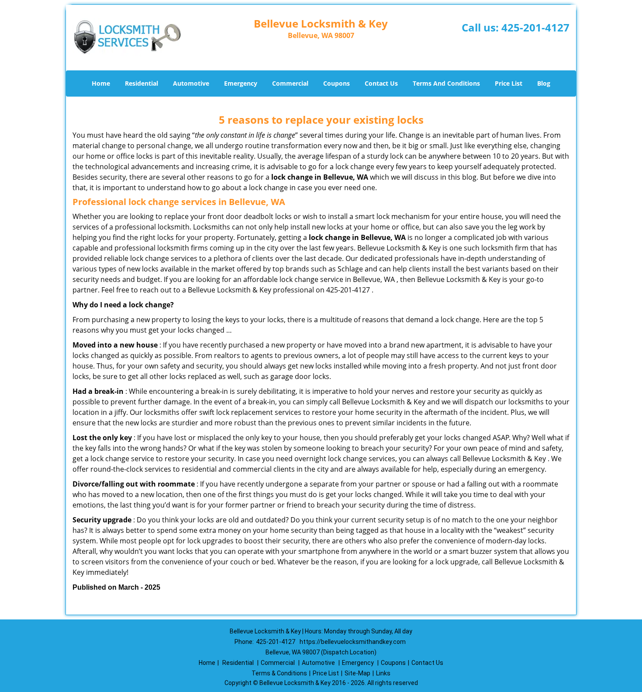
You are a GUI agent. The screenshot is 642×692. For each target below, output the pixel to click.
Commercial (290, 83)
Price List (508, 83)
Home (101, 83)
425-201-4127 (535, 27)
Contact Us (381, 83)
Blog (543, 83)
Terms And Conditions (446, 83)
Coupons (336, 83)
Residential (141, 83)
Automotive (191, 83)
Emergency (240, 83)
